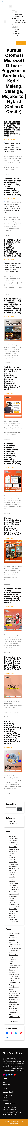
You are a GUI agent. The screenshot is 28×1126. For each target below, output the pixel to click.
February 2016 (13, 919)
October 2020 (13, 909)
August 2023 (13, 896)
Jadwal (11, 961)
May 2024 (12, 877)
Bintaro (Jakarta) (7, 1095)
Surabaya (5, 1100)
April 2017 (12, 917)
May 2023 (12, 902)
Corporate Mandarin (15, 948)
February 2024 (13, 883)
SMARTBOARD (13, 1008)
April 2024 (12, 879)
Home (4, 1082)
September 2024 (14, 868)
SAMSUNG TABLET (14, 1000)
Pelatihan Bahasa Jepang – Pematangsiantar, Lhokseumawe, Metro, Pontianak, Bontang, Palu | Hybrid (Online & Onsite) (12, 596)
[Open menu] (5, 21)
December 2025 (14, 842)
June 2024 (12, 874)
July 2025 (12, 853)
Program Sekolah (14, 997)
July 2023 (12, 898)
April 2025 (12, 857)
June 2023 (12, 900)
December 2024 (14, 864)
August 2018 (12, 913)
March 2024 (12, 881)
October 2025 (13, 847)
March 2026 (12, 836)
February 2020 (13, 911)
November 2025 (14, 845)
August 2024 (13, 870)
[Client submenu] (16, 12)
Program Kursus (13, 1021)
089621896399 (12, 1114)
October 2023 (13, 892)
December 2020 (14, 904)
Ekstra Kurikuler (13, 955)
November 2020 (14, 907)
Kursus (11, 823)
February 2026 (13, 838)
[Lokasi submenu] (17, 27)
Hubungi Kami (13, 959)
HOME (11, 957)
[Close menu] (10, 6)
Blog (10, 946)
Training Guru (13, 1010)
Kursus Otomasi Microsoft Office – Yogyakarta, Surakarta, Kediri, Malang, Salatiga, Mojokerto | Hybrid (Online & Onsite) (13, 129)
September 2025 (14, 849)
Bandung (5, 1097)
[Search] (19, 809)
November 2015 (14, 922)
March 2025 (12, 860)
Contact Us (21, 43)
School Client (13, 1002)
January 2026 (13, 840)
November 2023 (14, 889)
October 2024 (13, 866)
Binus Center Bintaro (13, 1053)
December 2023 (14, 887)
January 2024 (13, 885)
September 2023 (14, 894)
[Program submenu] (18, 18)
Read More (7, 174)
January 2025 (13, 862)
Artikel (11, 821)
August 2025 (13, 851)
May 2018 (12, 915)
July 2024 (12, 872)
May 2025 (12, 855)
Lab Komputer (13, 991)
